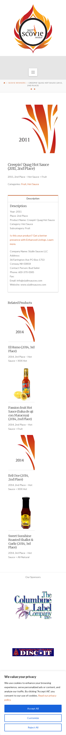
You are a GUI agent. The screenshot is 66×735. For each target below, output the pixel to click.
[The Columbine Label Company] (33, 606)
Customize (33, 717)
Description (33, 198)
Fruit (23, 184)
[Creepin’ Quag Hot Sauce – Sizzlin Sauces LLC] (33, 129)
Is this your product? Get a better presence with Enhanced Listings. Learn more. (32, 239)
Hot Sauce (33, 184)
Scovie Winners (17, 83)
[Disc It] (33, 653)
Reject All (33, 727)
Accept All (33, 708)
